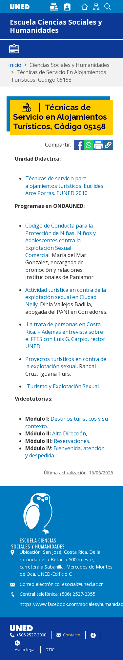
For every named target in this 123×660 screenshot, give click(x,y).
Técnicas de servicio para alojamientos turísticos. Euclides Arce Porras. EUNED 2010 (64, 186)
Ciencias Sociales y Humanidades (70, 65)
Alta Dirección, (69, 433)
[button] (108, 145)
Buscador (107, 6)
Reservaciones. (72, 441)
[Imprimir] (98, 145)
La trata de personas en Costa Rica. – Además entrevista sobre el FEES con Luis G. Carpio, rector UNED (65, 335)
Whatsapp (17, 642)
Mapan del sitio (96, 6)
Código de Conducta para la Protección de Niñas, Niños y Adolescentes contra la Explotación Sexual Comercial (60, 240)
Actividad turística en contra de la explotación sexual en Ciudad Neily (65, 297)
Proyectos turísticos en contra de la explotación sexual (65, 362)
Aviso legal (25, 649)
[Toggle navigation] (14, 48)
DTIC (50, 649)
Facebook (93, 634)
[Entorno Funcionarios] (67, 6)
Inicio (84, 6)
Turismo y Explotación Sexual (63, 386)
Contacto (71, 635)
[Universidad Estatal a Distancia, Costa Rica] (21, 6)
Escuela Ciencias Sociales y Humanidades (56, 26)
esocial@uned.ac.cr (82, 584)
